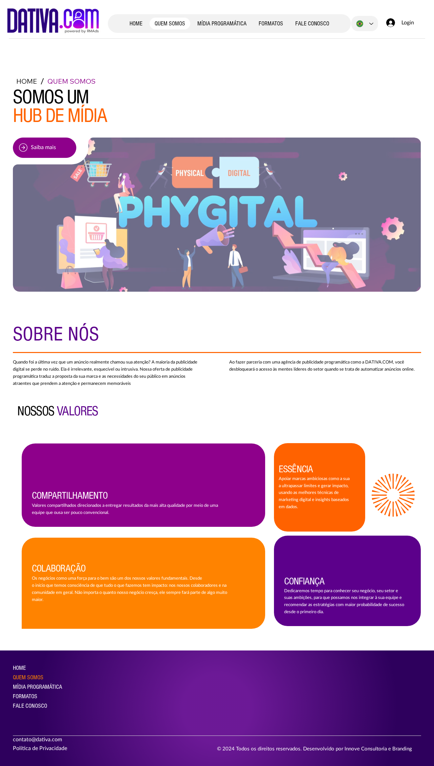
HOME (19, 667)
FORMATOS (25, 696)
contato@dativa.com (37, 739)
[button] (44, 148)
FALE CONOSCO (30, 705)
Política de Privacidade (40, 748)
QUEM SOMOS (28, 677)
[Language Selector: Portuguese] (364, 23)
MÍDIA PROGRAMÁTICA (37, 686)
